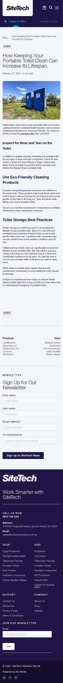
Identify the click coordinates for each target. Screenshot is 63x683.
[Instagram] (15, 677)
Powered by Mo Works (14, 671)
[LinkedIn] (4, 677)
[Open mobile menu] (56, 7)
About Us (39, 601)
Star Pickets (9, 570)
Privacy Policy (10, 611)
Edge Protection (11, 551)
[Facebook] (10, 677)
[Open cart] (44, 7)
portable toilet (27, 133)
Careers (38, 611)
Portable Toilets (11, 566)
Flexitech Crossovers (14, 575)
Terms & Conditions (13, 615)
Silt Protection (42, 575)
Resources (8, 606)
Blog (5, 38)
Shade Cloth (41, 580)
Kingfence (39, 551)
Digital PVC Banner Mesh (44, 586)
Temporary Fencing (13, 561)
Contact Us (9, 601)
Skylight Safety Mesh (14, 556)
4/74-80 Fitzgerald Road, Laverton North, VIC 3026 (30, 526)
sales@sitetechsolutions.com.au (20, 535)
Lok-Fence (39, 556)
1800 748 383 (11, 517)
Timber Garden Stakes (15, 580)
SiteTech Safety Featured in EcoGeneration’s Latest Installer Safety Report (52, 348)
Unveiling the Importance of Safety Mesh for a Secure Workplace (11, 348)
